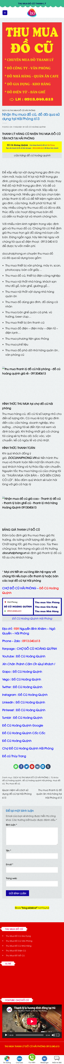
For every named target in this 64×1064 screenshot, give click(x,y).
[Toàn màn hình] (58, 1035)
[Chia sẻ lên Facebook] (21, 766)
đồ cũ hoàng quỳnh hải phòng (37, 780)
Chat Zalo (19, 1062)
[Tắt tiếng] (53, 1035)
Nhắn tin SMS (56, 1062)
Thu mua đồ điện (16, 328)
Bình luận (11, 824)
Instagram (9, 694)
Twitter (6, 687)
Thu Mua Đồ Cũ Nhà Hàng (18, 945)
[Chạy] (6, 1035)
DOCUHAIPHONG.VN (22, 457)
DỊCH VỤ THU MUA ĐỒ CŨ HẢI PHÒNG (18, 110)
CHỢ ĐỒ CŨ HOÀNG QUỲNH (37, 648)
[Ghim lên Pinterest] (32, 766)
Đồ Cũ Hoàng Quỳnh (35, 127)
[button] (5, 12)
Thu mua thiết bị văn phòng (23, 265)
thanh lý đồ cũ (20, 198)
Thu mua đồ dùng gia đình (22, 302)
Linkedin (8, 702)
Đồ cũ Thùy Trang (14, 756)
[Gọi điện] (32, 1058)
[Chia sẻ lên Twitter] (26, 766)
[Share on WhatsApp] (15, 766)
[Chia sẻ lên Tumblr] (48, 766)
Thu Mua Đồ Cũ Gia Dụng (18, 936)
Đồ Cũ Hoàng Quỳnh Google (22, 725)
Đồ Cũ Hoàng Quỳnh (17, 740)
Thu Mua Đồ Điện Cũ (16, 950)
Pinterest (8, 710)
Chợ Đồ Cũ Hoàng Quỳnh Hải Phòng (27, 748)
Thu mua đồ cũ (13, 783)
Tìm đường (7, 1062)
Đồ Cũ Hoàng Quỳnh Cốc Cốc (23, 733)
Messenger (44, 1062)
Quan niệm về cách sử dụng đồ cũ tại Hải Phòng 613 (17, 793)
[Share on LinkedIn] (42, 766)
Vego (6, 679)
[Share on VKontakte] (37, 766)
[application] (32, 1021)
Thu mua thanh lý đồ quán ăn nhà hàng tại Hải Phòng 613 (49, 793)
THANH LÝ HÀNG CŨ (15, 133)
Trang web (11, 878)
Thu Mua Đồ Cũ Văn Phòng (19, 940)
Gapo (6, 671)
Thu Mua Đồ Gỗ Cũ (15, 955)
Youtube (8, 656)
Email (9, 864)
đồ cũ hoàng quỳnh (11, 780)
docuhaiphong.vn (14, 253)
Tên (8, 850)
